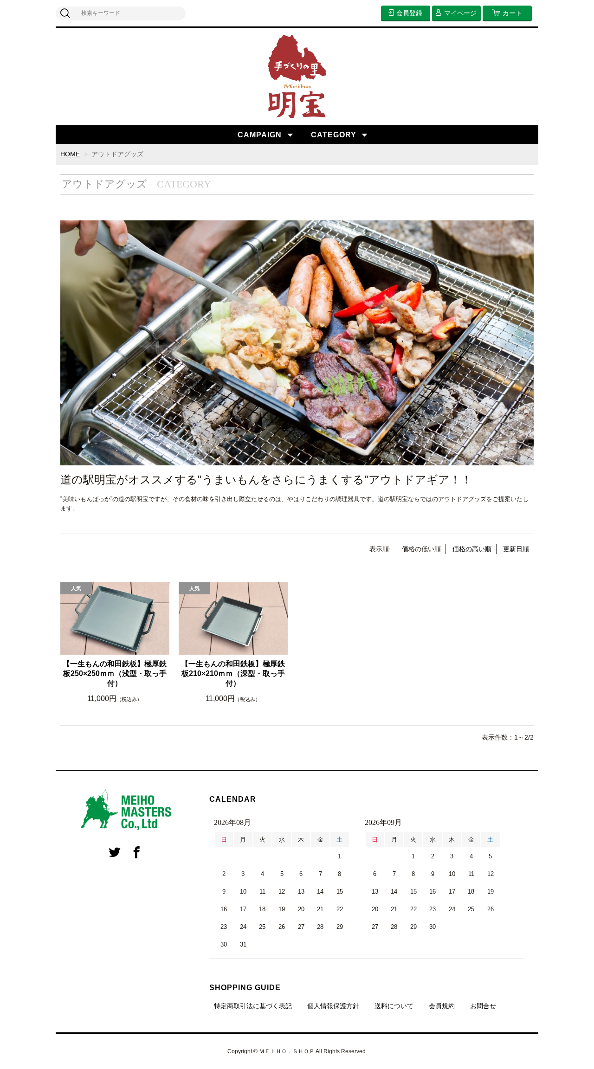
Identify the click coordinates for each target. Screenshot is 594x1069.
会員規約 (442, 1006)
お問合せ (483, 1006)
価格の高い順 (471, 549)
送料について (393, 1006)
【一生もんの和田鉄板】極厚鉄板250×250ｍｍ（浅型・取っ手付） (115, 673)
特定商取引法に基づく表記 (253, 1006)
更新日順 (516, 549)
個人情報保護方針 (333, 1006)
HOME (70, 154)
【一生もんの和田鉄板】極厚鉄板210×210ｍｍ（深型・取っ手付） (233, 673)
